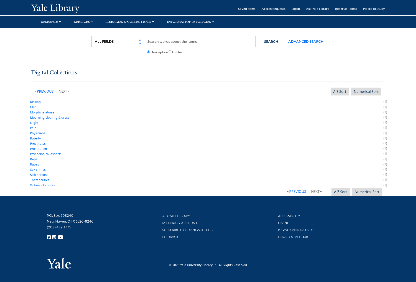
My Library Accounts (180, 223)
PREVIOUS (45, 91)
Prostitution (38, 149)
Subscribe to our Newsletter (187, 230)
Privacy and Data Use (296, 230)
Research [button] (49, 22)
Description (159, 52)
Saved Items (246, 9)
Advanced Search (305, 41)
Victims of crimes (42, 185)
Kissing (35, 102)
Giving (283, 223)
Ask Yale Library (317, 9)
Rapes (34, 164)
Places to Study (374, 9)
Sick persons (39, 175)
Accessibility (289, 216)
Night (34, 123)
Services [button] (82, 22)
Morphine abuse (42, 112)
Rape (33, 159)
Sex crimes (38, 169)
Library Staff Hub (293, 237)
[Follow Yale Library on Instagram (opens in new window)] (54, 237)
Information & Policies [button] (189, 22)
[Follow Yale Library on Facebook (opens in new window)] (49, 237)
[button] (271, 41)
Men (33, 107)
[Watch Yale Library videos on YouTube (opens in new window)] (60, 237)
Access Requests (274, 9)
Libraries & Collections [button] (128, 22)
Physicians (37, 133)
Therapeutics (39, 180)
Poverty (35, 138)
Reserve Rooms (346, 9)
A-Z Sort (339, 91)
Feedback (170, 237)
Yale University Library (57, 8)
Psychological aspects (46, 154)
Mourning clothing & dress (49, 117)
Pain (33, 128)
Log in (296, 9)
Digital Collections (54, 72)
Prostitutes (38, 143)
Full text (178, 52)
